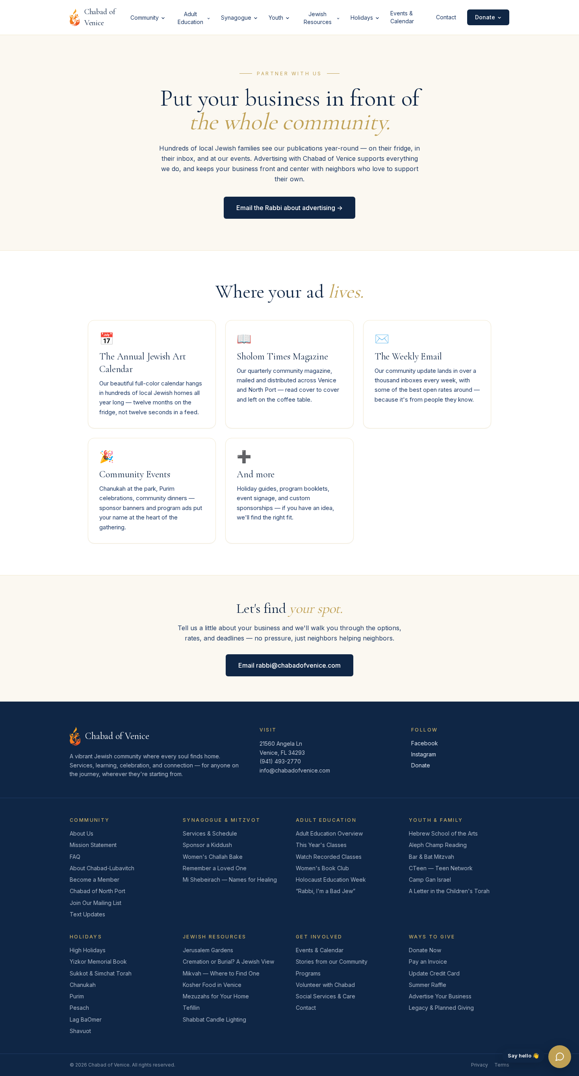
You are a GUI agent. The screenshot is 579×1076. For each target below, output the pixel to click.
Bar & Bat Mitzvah (431, 856)
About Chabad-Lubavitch (102, 868)
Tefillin (191, 1007)
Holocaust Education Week (331, 879)
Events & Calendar (402, 17)
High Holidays (88, 950)
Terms (501, 1065)
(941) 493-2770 (280, 761)
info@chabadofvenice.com (295, 770)
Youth (276, 17)
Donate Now (425, 950)
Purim (77, 996)
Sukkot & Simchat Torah (101, 973)
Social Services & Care (325, 996)
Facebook (424, 743)
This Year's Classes (321, 844)
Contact (446, 17)
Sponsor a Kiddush (207, 844)
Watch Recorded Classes (329, 856)
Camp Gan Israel (430, 879)
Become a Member (94, 879)
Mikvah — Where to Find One (221, 973)
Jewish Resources (318, 18)
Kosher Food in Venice (212, 984)
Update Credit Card (434, 973)
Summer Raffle (427, 984)
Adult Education (190, 18)
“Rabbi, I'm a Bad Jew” (325, 891)
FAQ (75, 856)
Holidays (362, 17)
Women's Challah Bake (213, 856)
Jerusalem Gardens (208, 950)
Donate (485, 17)
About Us (81, 833)
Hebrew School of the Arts (443, 833)
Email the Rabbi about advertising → (289, 208)
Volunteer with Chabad (325, 984)
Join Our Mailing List (95, 902)
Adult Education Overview (329, 833)
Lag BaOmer (86, 1019)
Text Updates (87, 914)
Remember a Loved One (215, 868)
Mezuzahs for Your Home (216, 996)
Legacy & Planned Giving (441, 1007)
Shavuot (80, 1031)
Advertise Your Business (440, 996)
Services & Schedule (210, 833)
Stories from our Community (331, 961)
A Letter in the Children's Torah (449, 891)
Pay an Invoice (428, 961)
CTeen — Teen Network (441, 868)
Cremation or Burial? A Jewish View (228, 961)
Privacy (479, 1065)
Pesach (79, 1007)
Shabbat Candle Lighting (214, 1019)
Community (144, 17)
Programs (308, 973)
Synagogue (236, 17)
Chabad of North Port (97, 891)
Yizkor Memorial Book (98, 961)
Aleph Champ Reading (438, 844)
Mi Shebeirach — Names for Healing (230, 879)
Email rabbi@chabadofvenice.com (289, 665)
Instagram (423, 754)
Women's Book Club (322, 868)
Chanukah (83, 984)
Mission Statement (93, 844)
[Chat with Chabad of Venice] (559, 1056)
